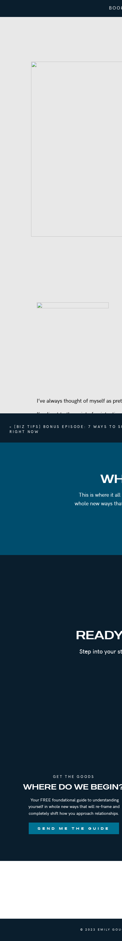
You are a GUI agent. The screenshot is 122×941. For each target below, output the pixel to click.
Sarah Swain (70, 605)
